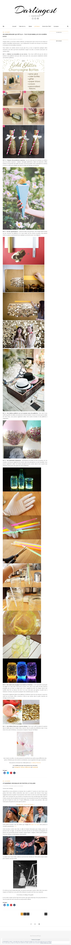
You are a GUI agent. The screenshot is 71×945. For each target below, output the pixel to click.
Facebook (35, 767)
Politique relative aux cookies (45, 942)
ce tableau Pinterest (36, 762)
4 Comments (10, 39)
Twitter (22, 767)
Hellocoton (28, 767)
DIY (3, 32)
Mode (30, 26)
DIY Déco (7, 32)
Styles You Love (35, 824)
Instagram (17, 767)
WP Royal (39, 935)
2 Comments (11, 786)
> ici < (15, 826)
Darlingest (35, 10)
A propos (56, 26)
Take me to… (22, 26)
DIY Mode (7, 781)
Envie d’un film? (46, 26)
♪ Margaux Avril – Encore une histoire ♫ (25, 804)
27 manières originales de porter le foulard (19, 783)
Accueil (14, 26)
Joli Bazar (37, 26)
